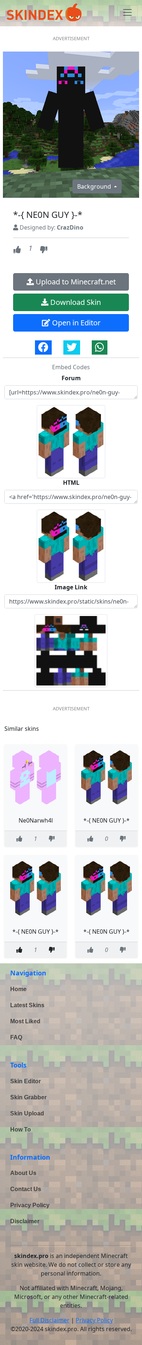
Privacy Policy (30, 1205)
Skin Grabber (28, 1097)
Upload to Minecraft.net (75, 282)
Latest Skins (27, 1005)
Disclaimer (24, 1221)
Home (18, 989)
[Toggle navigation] (127, 12)
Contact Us (25, 1189)
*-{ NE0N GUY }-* (106, 820)
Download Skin (74, 302)
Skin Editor (25, 1081)
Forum (71, 378)
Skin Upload (27, 1113)
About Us (23, 1173)
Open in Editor (75, 323)
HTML (71, 483)
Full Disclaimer (49, 1320)
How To (20, 1129)
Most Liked (25, 1021)
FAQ (16, 1037)
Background (95, 186)
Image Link (71, 587)
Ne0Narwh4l (36, 820)
